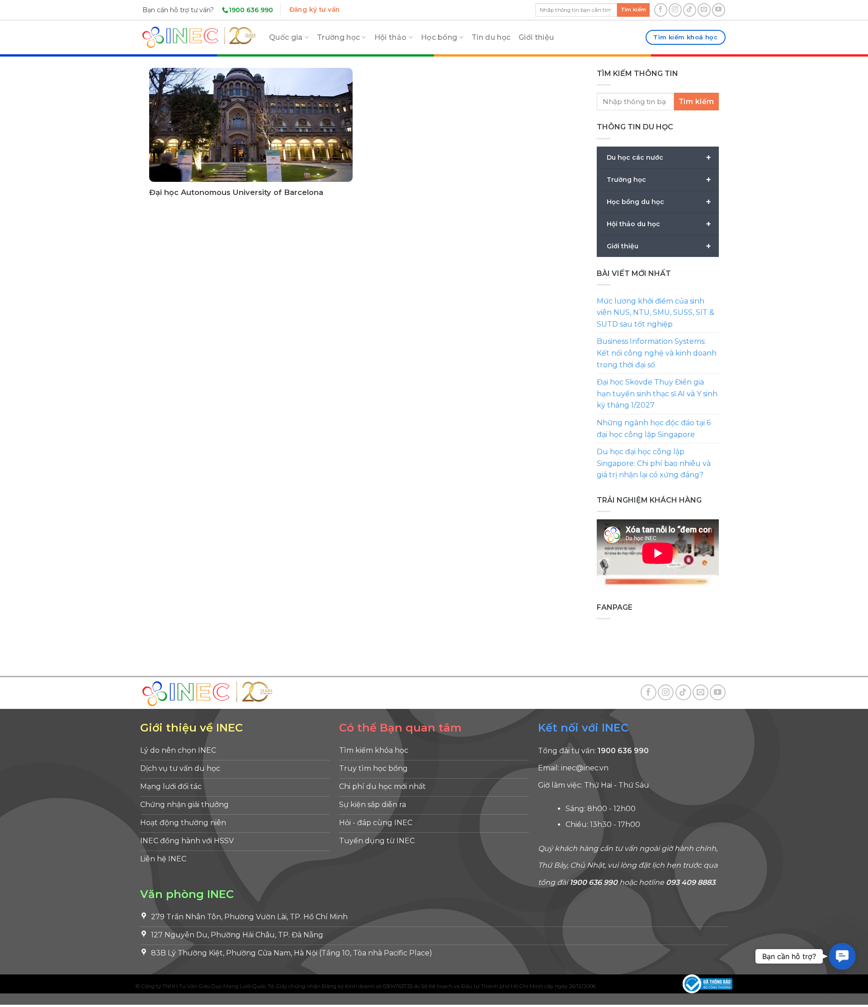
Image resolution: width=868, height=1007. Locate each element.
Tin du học (491, 37)
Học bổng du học (659, 201)
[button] (842, 956)
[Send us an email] (704, 9)
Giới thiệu (536, 37)
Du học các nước (659, 157)
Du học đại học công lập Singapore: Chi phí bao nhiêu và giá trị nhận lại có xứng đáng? (654, 463)
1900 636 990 (251, 10)
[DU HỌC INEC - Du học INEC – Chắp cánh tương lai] (198, 37)
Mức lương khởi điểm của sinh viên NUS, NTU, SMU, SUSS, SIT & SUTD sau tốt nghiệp (655, 312)
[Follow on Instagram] (675, 9)
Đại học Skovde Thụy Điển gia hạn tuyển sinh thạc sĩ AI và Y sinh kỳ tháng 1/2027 (657, 393)
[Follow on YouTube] (718, 9)
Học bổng (439, 37)
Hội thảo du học (659, 223)
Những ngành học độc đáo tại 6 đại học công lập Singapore (654, 428)
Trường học (338, 37)
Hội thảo (390, 37)
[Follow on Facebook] (660, 9)
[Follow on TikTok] (689, 9)
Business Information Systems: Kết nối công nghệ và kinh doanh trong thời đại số (657, 353)
